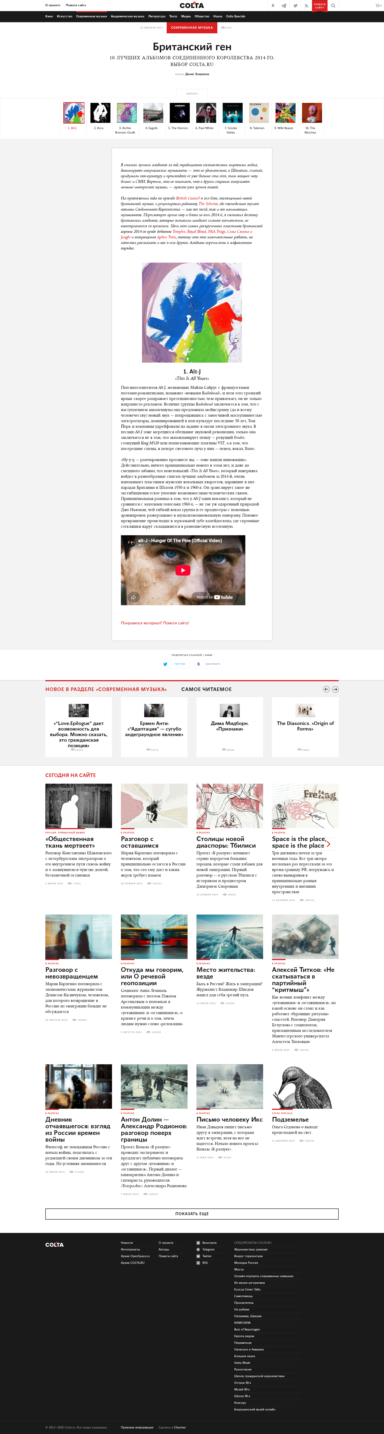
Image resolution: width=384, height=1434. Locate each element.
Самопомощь (243, 1296)
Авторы (164, 1249)
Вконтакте (209, 1242)
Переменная (243, 1342)
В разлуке (127, 833)
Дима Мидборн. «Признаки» (230, 726)
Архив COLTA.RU (132, 1262)
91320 (227, 1157)
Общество (202, 16)
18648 (230, 750)
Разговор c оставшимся (139, 842)
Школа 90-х (242, 1396)
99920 (232, 895)
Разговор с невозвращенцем (71, 973)
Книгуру (240, 1402)
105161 (304, 1050)
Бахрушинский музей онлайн (254, 1409)
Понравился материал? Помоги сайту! (155, 623)
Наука (217, 16)
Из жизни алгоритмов (249, 1282)
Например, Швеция (248, 1316)
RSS (205, 1262)
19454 (79, 750)
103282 (156, 1032)
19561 (306, 750)
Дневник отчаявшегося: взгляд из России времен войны (77, 1129)
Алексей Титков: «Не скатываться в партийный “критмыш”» (303, 980)
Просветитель (244, 1302)
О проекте (52, 5)
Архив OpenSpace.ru (135, 1256)
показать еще (192, 1214)
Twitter (207, 1256)
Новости (127, 1242)
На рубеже (241, 1309)
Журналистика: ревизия (251, 1249)
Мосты (239, 1269)
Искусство (64, 16)
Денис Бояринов (197, 74)
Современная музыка (192, 27)
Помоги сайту (76, 5)
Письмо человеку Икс (229, 1119)
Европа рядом (244, 1336)
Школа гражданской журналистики (259, 1376)
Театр (173, 16)
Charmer (180, 1427)
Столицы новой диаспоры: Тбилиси (226, 842)
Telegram (208, 1249)
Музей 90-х (242, 1389)
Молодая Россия (246, 1262)
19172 (155, 750)
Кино (49, 16)
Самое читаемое (206, 689)
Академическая (127, 16)
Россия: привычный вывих (65, 833)
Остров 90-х (242, 1382)
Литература (156, 16)
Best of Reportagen (247, 1329)
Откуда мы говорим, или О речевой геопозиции (152, 977)
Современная (91, 16)
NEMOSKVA (242, 1322)
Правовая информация (137, 1427)
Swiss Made (242, 1362)
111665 (79, 1172)
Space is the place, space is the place (299, 842)
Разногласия (243, 1369)
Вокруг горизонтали (248, 1256)
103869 (82, 1020)
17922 (77, 884)
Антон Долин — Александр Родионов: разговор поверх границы (154, 1129)
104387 (230, 1003)
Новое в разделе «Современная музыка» (106, 689)
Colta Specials (235, 16)
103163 (157, 884)
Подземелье (290, 1119)
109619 (153, 1194)
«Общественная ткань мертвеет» (70, 842)
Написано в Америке (249, 1349)
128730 (309, 1141)
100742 (309, 900)
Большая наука (244, 1356)
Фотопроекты (130, 1249)
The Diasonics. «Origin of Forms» (305, 726)
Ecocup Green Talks (247, 1289)
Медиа (186, 16)
